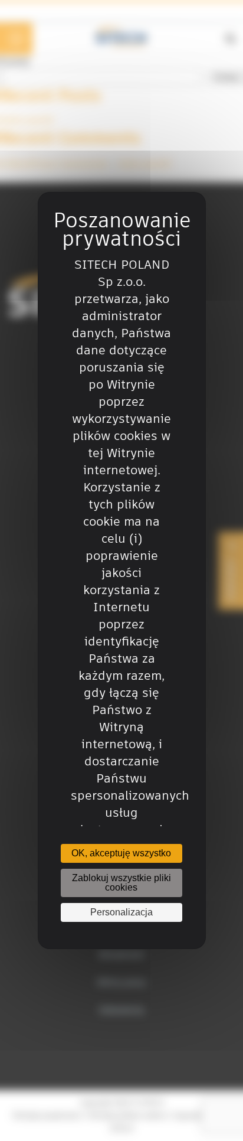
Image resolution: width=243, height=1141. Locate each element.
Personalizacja (121, 912)
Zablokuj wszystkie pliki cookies (121, 882)
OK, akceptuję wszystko (121, 853)
